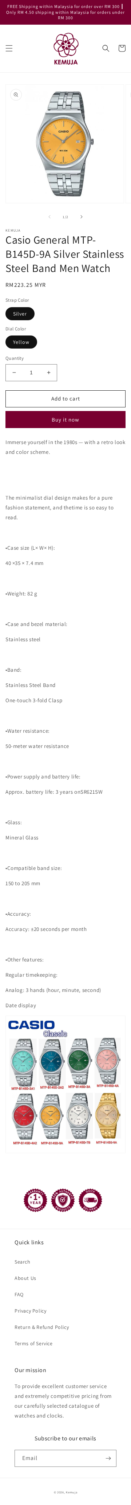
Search (23, 1261)
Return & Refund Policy (42, 1327)
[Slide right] (82, 217)
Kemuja (71, 1492)
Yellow (21, 342)
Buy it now (65, 419)
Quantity (14, 358)
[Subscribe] (108, 1458)
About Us (25, 1278)
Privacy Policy (30, 1310)
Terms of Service (34, 1343)
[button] (9, 48)
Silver (20, 313)
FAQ (19, 1294)
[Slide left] (49, 217)
